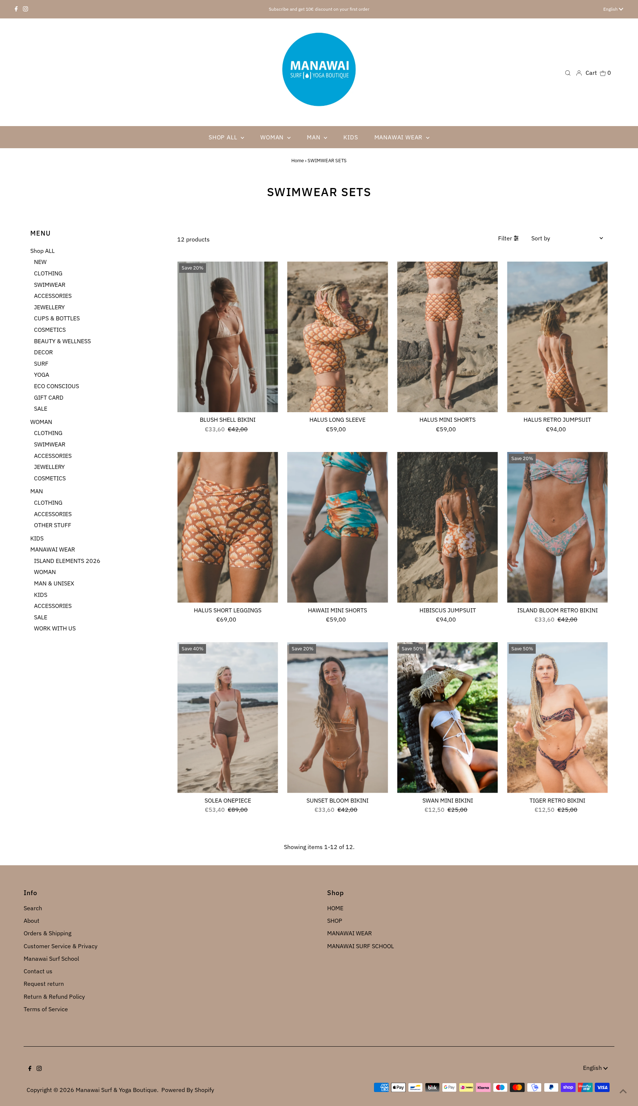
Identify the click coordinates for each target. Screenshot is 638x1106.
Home (297, 160)
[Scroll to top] (623, 1091)
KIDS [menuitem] (350, 137)
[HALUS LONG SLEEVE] (337, 336)
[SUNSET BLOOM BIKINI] (337, 717)
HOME (335, 908)
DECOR (43, 352)
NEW (40, 261)
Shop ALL (42, 250)
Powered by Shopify (187, 1089)
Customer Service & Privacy (60, 946)
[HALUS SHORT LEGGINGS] (227, 527)
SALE (40, 408)
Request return (44, 983)
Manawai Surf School (51, 958)
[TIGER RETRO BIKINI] (557, 717)
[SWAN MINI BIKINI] (447, 717)
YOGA (41, 374)
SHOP (334, 920)
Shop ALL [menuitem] (224, 137)
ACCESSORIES (53, 295)
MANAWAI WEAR (52, 549)
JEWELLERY (49, 307)
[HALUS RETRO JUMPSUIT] (557, 336)
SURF (41, 363)
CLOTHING (48, 273)
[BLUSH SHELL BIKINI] (227, 336)
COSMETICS (50, 329)
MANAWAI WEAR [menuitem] (399, 137)
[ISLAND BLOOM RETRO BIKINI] (557, 527)
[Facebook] (16, 9)
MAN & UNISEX (54, 583)
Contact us (38, 971)
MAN (36, 491)
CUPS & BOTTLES (57, 318)
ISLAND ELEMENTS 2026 (67, 560)
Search (33, 908)
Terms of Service (46, 1009)
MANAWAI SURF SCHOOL (360, 946)
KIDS (37, 538)
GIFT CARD (49, 397)
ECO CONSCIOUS (56, 386)
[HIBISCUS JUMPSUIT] (447, 527)
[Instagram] (25, 9)
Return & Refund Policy (54, 996)
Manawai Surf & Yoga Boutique (116, 1089)
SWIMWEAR (49, 284)
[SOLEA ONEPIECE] (227, 717)
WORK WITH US (55, 628)
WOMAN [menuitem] (272, 137)
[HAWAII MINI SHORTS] (337, 527)
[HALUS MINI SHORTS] (447, 336)
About (32, 920)
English (611, 9)
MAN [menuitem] (314, 137)
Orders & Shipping (47, 933)
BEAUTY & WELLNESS (62, 341)
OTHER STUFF (52, 525)
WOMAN (41, 421)
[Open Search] (568, 72)
